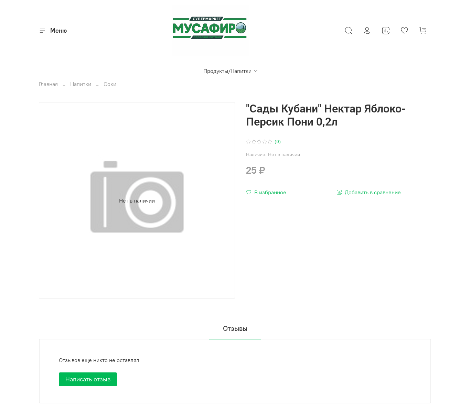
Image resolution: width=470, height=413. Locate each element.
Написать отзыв (87, 379)
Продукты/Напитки (227, 70)
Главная (48, 83)
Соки (110, 83)
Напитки (80, 83)
